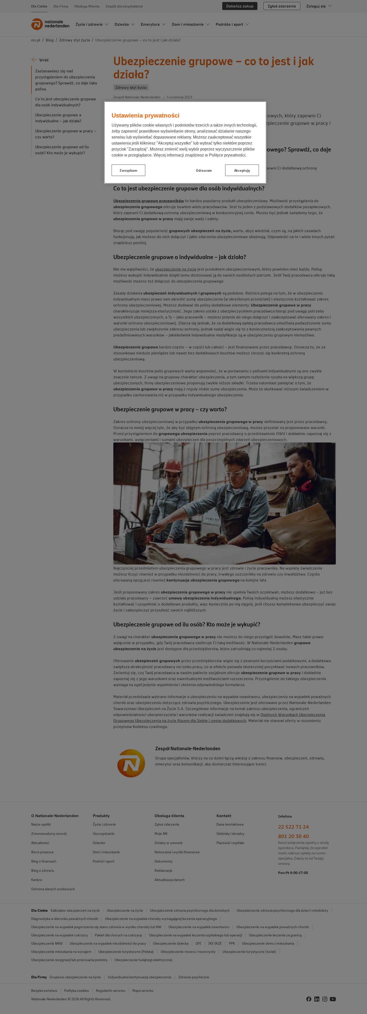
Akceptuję (242, 170)
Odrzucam (204, 170)
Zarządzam (128, 170)
